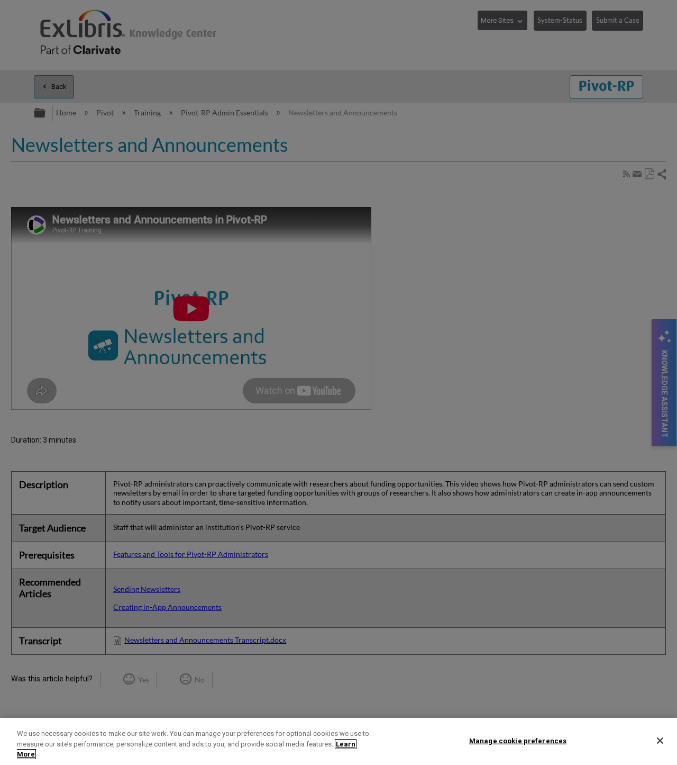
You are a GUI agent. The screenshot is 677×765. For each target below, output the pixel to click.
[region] (338, 741)
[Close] (660, 740)
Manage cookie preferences (517, 740)
